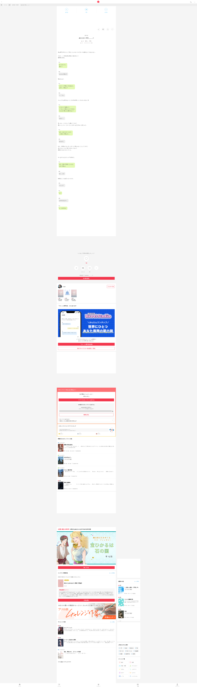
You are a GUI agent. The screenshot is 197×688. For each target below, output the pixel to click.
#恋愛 (59, 529)
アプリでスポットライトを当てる (86, 400)
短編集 (136, 651)
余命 (125, 648)
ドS (120, 648)
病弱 (133, 654)
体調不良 (127, 654)
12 (86, 41)
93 (82, 41)
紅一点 (121, 651)
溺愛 (120, 654)
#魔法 (63, 529)
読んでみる (86, 567)
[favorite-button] (107, 29)
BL (136, 648)
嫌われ (131, 648)
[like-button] (112, 29)
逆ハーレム (128, 651)
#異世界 (67, 529)
